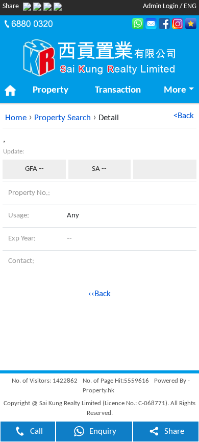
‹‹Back (99, 294)
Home (16, 118)
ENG (190, 6)
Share (174, 431)
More (175, 90)
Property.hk (98, 390)
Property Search (62, 118)
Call (36, 431)
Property (50, 90)
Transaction (118, 90)
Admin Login (160, 6)
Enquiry (102, 431)
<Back (183, 116)
